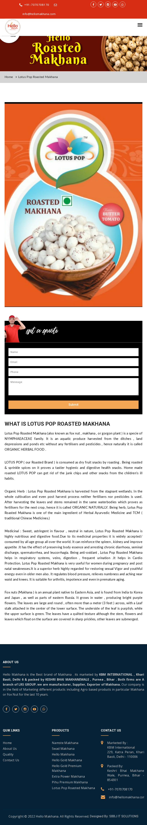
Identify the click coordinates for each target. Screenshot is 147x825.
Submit (74, 404)
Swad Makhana (63, 748)
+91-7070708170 (36, 5)
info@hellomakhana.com (127, 797)
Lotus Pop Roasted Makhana (73, 788)
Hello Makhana (63, 754)
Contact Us (11, 760)
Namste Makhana (65, 743)
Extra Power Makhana (68, 776)
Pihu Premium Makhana (70, 782)
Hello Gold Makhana (67, 760)
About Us (10, 748)
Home (9, 77)
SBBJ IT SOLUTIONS (123, 816)
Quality (8, 754)
